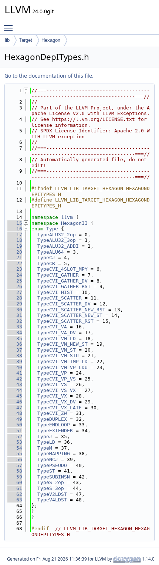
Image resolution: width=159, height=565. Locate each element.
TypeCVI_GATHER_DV (62, 281)
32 (14, 321)
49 (14, 419)
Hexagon (50, 40)
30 (14, 309)
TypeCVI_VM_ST (56, 350)
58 (14, 471)
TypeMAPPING (53, 453)
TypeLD (46, 442)
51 (14, 430)
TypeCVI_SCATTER (59, 298)
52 (14, 436)
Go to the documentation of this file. (49, 75)
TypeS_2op (50, 482)
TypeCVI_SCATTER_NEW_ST (69, 315)
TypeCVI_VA (52, 326)
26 (14, 286)
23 (14, 269)
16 (14, 228)
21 (14, 257)
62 (14, 494)
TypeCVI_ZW (52, 413)
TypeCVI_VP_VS (56, 379)
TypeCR (46, 263)
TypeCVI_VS (52, 384)
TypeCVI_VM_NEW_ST (62, 344)
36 (14, 344)
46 (14, 402)
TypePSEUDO (52, 465)
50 (14, 424)
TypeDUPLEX (52, 419)
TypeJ (44, 436)
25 (14, 281)
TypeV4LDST (52, 500)
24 (14, 275)
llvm (67, 217)
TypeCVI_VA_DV (56, 332)
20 (14, 252)
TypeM (44, 448)
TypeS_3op (50, 488)
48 (14, 413)
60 (14, 482)
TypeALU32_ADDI (58, 246)
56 (14, 459)
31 (14, 315)
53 (14, 442)
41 (14, 373)
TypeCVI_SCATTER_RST (65, 321)
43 (14, 384)
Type (52, 228)
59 (14, 477)
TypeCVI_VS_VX (56, 390)
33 (14, 326)
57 (14, 465)
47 (14, 407)
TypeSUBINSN (53, 477)
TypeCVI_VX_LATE (59, 407)
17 (14, 234)
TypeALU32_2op (56, 234)
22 (14, 263)
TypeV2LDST (52, 494)
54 (14, 448)
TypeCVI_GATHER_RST (64, 286)
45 (14, 396)
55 (14, 453)
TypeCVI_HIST (55, 292)
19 (14, 246)
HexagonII (74, 223)
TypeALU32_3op (56, 240)
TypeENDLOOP (53, 424)
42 (14, 379)
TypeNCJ (47, 459)
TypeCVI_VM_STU (58, 355)
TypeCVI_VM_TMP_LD (62, 361)
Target (25, 40)
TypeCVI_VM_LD (56, 338)
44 (14, 390)
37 (14, 350)
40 (14, 367)
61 (14, 488)
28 (14, 298)
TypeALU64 (50, 252)
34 (14, 332)
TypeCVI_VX (52, 396)
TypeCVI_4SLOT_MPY (62, 269)
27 (14, 292)
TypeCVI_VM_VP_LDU (62, 367)
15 (14, 223)
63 (14, 500)
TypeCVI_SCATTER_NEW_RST (71, 309)
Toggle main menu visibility (9, 27)
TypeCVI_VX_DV (56, 402)
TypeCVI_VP (52, 373)
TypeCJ (46, 257)
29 (14, 304)
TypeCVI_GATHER (58, 275)
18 (14, 240)
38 (14, 355)
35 (14, 338)
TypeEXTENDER (55, 430)
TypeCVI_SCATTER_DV (64, 304)
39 (14, 361)
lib (7, 40)
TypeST (46, 471)
